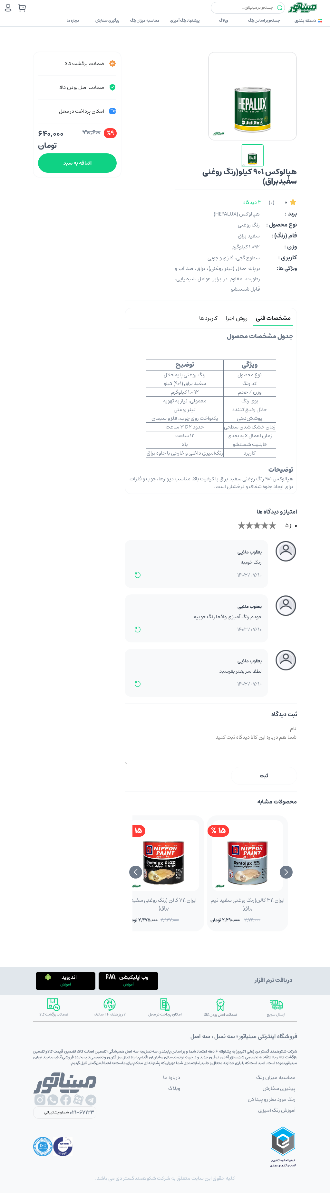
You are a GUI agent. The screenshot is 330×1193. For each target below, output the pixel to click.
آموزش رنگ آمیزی (277, 1110)
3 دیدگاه (252, 202)
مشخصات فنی (273, 318)
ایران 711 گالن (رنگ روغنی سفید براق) (164, 904)
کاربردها (208, 318)
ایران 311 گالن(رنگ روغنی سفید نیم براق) (248, 904)
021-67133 (82, 1112)
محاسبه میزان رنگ (145, 20)
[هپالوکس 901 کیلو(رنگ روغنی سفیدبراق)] (252, 155)
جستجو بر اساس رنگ (264, 20)
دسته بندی (305, 20)
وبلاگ (223, 20)
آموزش (128, 984)
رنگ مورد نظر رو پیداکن (272, 1099)
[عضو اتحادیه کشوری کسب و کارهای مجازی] (283, 1146)
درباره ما (73, 20)
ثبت (264, 775)
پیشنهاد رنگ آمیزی (184, 20)
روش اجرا (237, 318)
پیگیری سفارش (107, 20)
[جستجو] (279, 8)
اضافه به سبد (77, 163)
